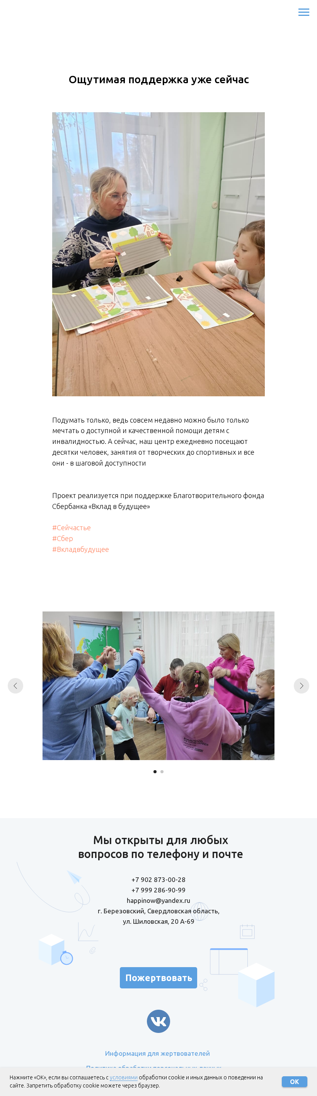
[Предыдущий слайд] (15, 686)
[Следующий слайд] (301, 686)
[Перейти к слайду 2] (162, 771)
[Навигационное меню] (303, 12)
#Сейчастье (71, 527)
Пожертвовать (158, 978)
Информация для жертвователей (157, 1053)
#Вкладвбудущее (80, 549)
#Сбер (62, 538)
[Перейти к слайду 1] (155, 771)
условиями (124, 1077)
